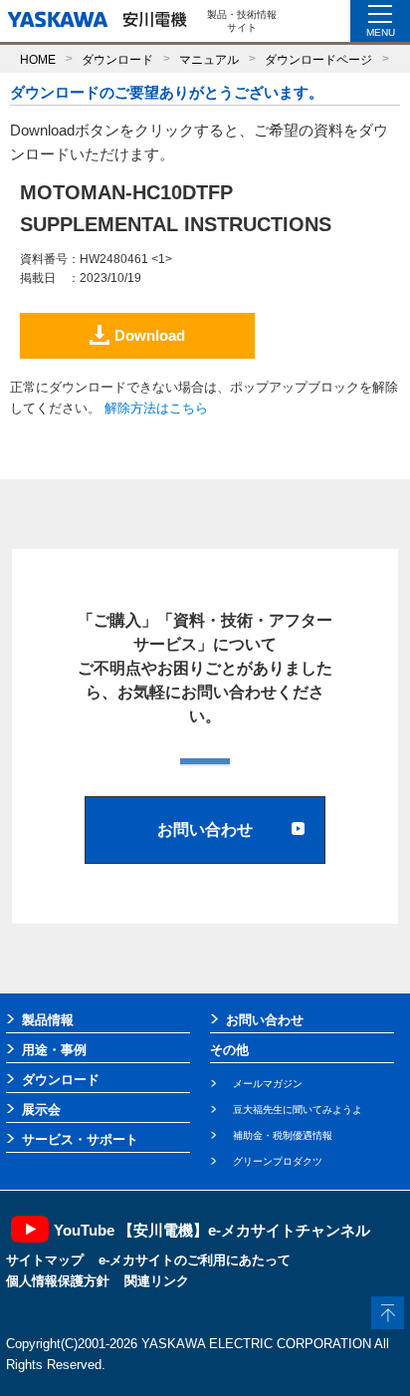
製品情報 (48, 1019)
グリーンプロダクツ (277, 1161)
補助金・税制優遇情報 (282, 1135)
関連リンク (156, 1280)
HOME (38, 59)
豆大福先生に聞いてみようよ (297, 1109)
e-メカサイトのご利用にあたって (195, 1260)
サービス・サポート (80, 1139)
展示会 (41, 1109)
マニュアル (209, 59)
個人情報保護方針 (57, 1280)
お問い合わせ (265, 1019)
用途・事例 (54, 1049)
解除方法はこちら (156, 408)
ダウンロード (117, 59)
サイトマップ (45, 1260)
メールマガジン (268, 1083)
